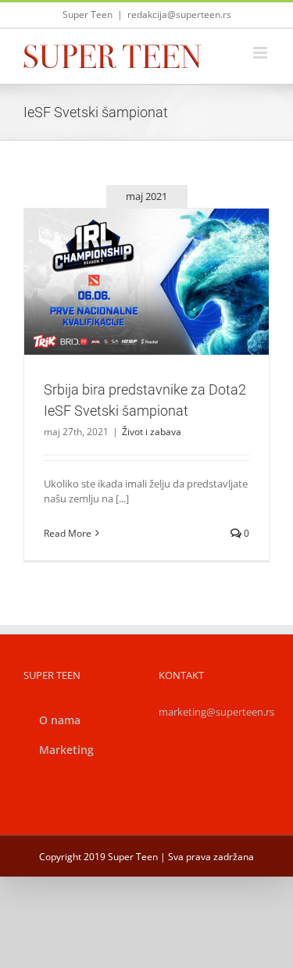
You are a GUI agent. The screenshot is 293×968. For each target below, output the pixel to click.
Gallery (165, 254)
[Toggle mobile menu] (261, 53)
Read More (67, 533)
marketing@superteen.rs (216, 712)
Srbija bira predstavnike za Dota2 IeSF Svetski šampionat (128, 254)
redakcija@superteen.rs (179, 14)
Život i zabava (147, 316)
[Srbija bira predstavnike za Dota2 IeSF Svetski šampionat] (146, 282)
